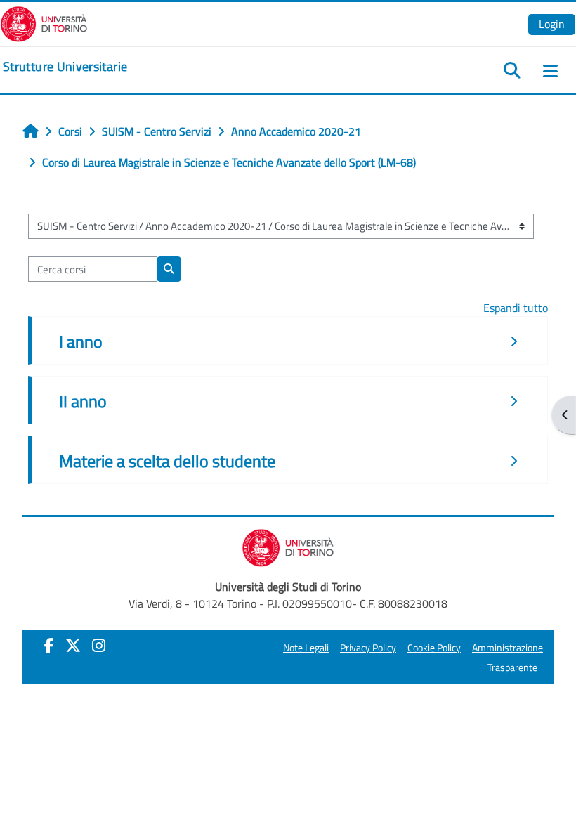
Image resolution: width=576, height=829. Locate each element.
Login (552, 23)
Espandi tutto (515, 307)
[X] (73, 646)
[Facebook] (49, 646)
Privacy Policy (368, 647)
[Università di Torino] (44, 22)
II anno (83, 401)
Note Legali (306, 647)
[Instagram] (98, 646)
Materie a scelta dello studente (167, 461)
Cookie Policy (434, 647)
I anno (81, 341)
